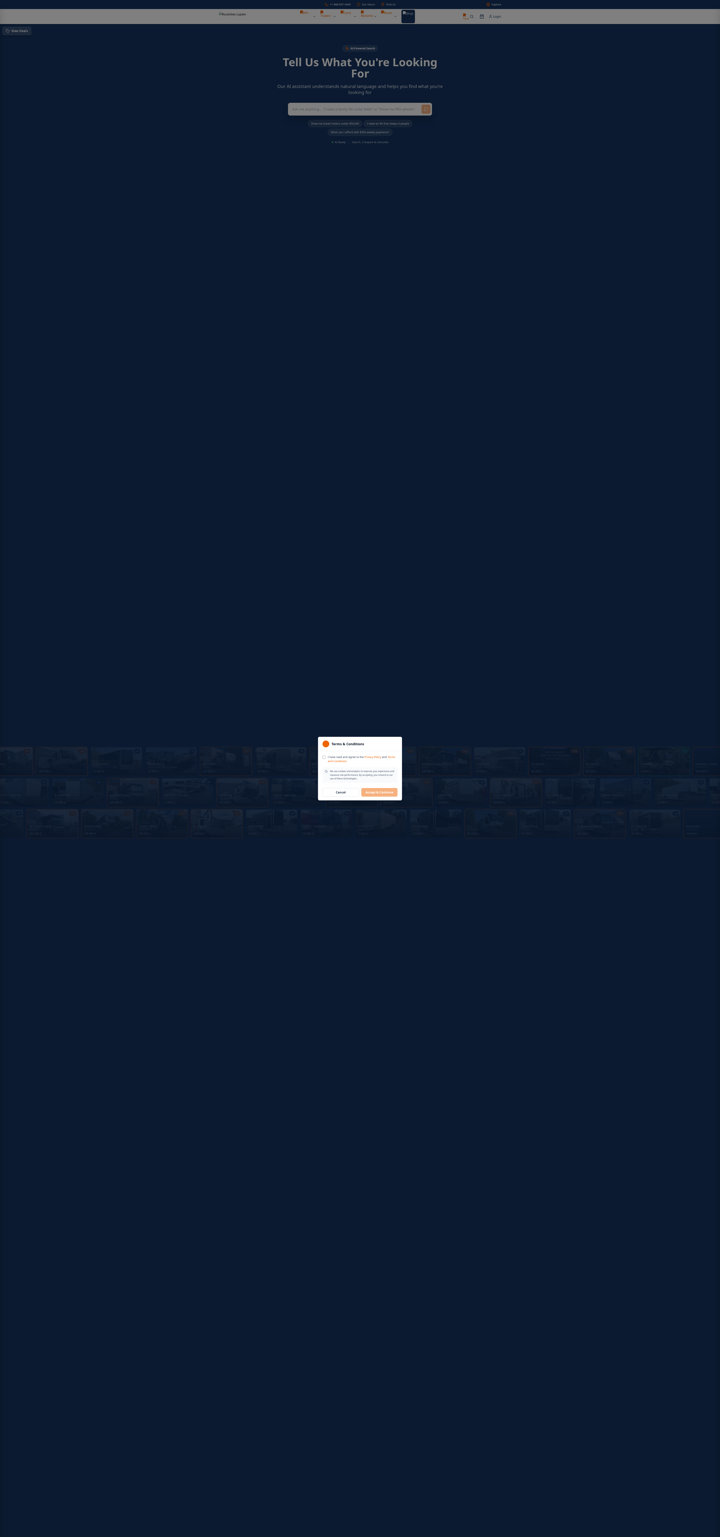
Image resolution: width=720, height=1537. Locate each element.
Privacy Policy (372, 757)
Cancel (341, 792)
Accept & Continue (379, 792)
